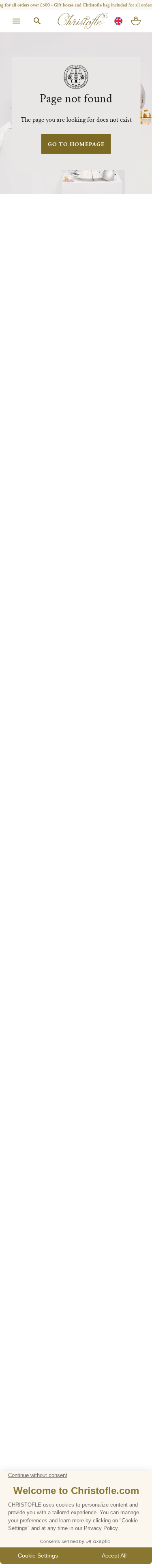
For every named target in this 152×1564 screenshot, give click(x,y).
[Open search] (37, 21)
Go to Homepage (76, 144)
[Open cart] (136, 21)
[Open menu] (16, 21)
